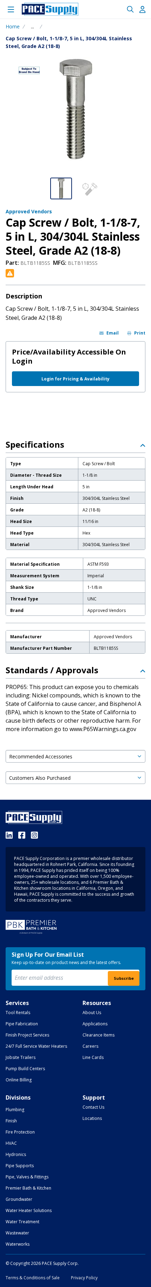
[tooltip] (32, 26)
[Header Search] (130, 9)
